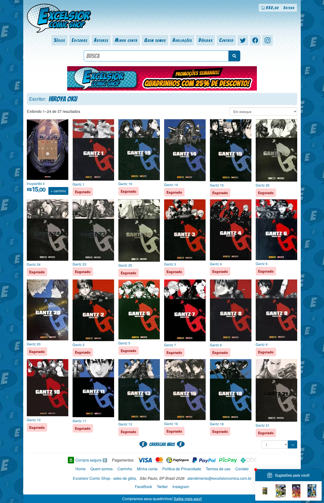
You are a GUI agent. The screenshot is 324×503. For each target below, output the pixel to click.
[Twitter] (243, 40)
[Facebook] (255, 40)
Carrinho (124, 468)
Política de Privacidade (181, 468)
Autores (101, 40)
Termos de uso (218, 468)
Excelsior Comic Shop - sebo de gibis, (105, 478)
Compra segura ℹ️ (91, 460)
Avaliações (182, 40)
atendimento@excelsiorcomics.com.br (219, 478)
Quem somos (155, 40)
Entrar (289, 7)
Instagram (180, 486)
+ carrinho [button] (58, 190)
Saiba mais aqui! (188, 498)
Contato (226, 40)
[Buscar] (234, 55)
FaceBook (143, 486)
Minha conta (126, 40)
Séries (59, 40)
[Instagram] (267, 40)
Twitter (162, 486)
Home (80, 468)
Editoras (79, 40)
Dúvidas (206, 40)
